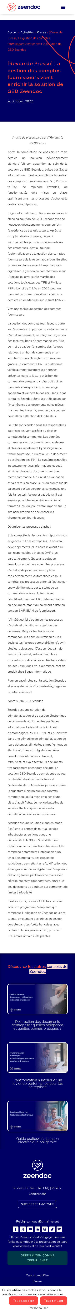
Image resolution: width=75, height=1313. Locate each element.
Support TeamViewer (37, 1204)
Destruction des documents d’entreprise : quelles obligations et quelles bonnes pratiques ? (37, 1025)
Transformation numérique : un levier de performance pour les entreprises (37, 1083)
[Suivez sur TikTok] (52, 1229)
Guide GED (20, 1188)
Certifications (37, 1194)
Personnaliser (38, 1308)
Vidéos (56, 1188)
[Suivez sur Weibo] (59, 1229)
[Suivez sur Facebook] (15, 1229)
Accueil (13, 32)
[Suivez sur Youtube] (30, 1229)
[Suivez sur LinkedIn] (37, 1229)
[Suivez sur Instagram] (45, 1229)
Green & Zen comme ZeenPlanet (37, 1258)
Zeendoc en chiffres (37, 1275)
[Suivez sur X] (23, 1229)
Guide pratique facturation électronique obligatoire (37, 1140)
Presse (41, 32)
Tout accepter (23, 1301)
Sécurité (35, 1188)
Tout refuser (53, 1301)
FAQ (46, 1188)
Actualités (27, 32)
